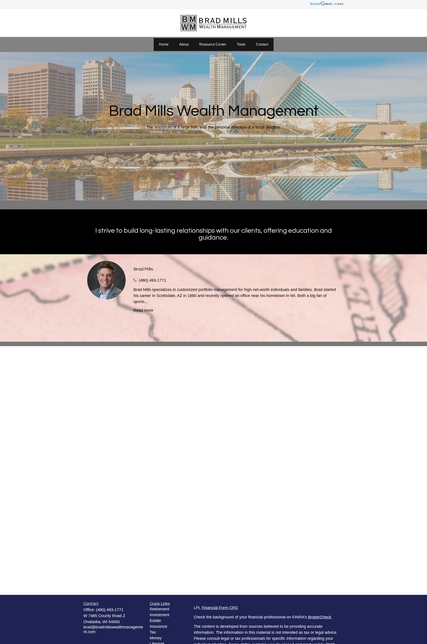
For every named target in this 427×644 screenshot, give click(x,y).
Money (156, 638)
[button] (164, 44)
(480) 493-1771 (152, 280)
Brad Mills (143, 269)
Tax (153, 632)
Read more (143, 310)
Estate (155, 620)
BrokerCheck (319, 617)
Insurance (158, 626)
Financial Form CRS (220, 608)
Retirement (159, 609)
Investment (159, 615)
